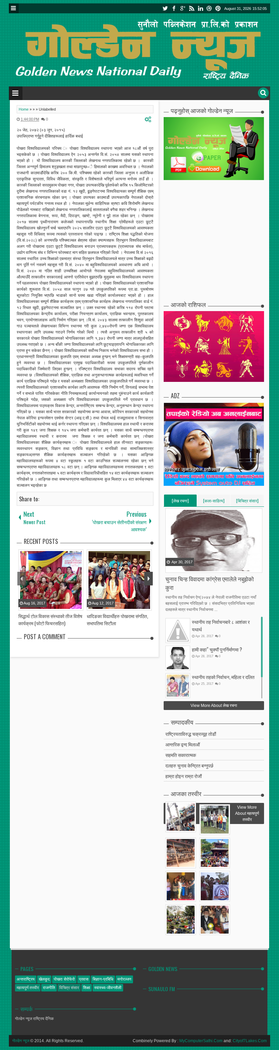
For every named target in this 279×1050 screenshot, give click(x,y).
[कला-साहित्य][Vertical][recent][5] (214, 502)
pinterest (218, 8)
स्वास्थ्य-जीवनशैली (107, 987)
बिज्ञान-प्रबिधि (103, 979)
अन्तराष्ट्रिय (26, 979)
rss (191, 8)
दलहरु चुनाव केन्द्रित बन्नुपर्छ (189, 765)
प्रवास (83, 979)
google (182, 8)
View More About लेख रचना (214, 705)
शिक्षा (86, 987)
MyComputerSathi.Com (201, 1040)
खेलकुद (44, 979)
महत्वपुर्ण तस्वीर (28, 987)
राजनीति (49, 987)
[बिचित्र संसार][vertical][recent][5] (247, 502)
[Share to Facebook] (171, 567)
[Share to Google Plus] (188, 567)
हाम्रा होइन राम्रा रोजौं (183, 775)
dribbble (209, 8)
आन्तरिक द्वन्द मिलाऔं (182, 744)
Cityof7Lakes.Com (250, 1040)
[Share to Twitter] (180, 567)
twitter (165, 8)
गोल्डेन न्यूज (20, 1040)
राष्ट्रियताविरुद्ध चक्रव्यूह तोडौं (190, 733)
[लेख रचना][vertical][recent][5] (180, 502)
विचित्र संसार (69, 987)
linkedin (200, 8)
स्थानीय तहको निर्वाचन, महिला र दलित (223, 676)
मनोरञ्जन (124, 979)
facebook (173, 8)
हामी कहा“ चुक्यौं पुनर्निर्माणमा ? (217, 649)
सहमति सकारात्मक (180, 754)
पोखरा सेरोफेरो (64, 979)
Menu (14, 8)
